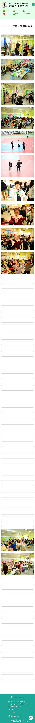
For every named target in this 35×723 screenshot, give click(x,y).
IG (5, 13)
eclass (16, 13)
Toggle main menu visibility (33, 4)
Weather (27, 13)
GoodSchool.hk (24, 722)
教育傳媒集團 (16, 722)
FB (26, 11)
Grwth (16, 11)
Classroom (7, 11)
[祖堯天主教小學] (17, 697)
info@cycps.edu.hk (14, 716)
